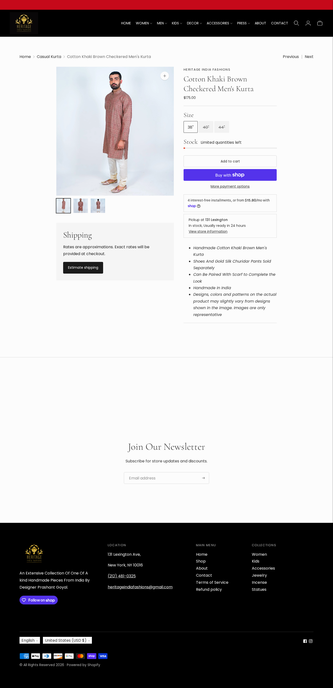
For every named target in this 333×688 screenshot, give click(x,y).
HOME (126, 23)
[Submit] (203, 478)
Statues (259, 589)
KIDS (175, 23)
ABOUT (260, 23)
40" (206, 127)
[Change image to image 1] (63, 206)
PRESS (242, 23)
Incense (259, 582)
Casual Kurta (49, 56)
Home (25, 56)
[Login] (308, 23)
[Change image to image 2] (80, 206)
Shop (201, 561)
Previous (291, 56)
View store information (208, 231)
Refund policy (209, 589)
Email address (140, 472)
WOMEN (142, 23)
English (28, 640)
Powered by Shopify (83, 664)
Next (309, 56)
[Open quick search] (296, 23)
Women (259, 554)
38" (191, 127)
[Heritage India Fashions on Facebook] (305, 641)
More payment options (230, 186)
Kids (255, 561)
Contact (204, 575)
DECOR (193, 23)
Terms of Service (212, 582)
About (202, 568)
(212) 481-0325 (122, 576)
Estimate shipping (83, 267)
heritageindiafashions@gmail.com (140, 587)
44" (221, 127)
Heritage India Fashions (207, 69)
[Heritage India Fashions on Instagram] (311, 641)
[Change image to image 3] (98, 206)
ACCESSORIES (218, 23)
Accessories (263, 568)
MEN (160, 23)
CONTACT (279, 23)
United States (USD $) (66, 640)
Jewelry (259, 575)
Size (189, 115)
